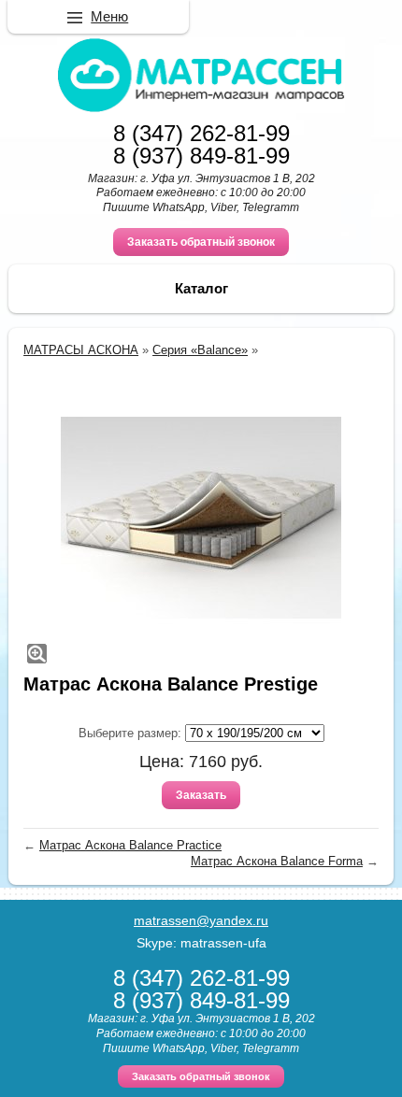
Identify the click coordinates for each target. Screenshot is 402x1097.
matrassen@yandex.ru (201, 920)
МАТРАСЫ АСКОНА (80, 350)
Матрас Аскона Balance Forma (277, 861)
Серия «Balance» (200, 350)
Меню (109, 16)
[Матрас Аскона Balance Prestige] (201, 517)
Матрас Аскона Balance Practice (130, 845)
